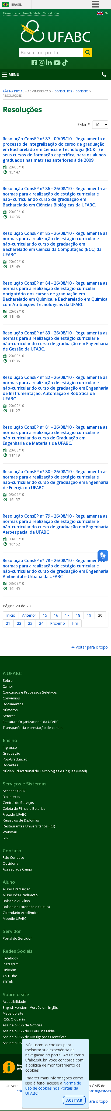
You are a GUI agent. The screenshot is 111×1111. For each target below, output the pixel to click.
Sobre (8, 680)
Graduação (11, 753)
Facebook (10, 958)
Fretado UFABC (14, 814)
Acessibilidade (31, 13)
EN (106, 13)
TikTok (8, 982)
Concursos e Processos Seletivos (30, 692)
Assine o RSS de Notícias (23, 1025)
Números (10, 710)
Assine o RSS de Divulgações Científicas (35, 1037)
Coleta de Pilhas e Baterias (24, 808)
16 (56, 615)
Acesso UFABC (14, 791)
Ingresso (10, 747)
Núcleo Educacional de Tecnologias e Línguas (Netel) (45, 771)
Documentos (13, 704)
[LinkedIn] (49, 63)
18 (78, 615)
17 (67, 615)
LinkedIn (9, 970)
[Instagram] (41, 63)
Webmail (10, 832)
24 (41, 623)
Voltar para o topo (91, 647)
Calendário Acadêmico (21, 912)
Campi (8, 686)
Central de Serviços (18, 802)
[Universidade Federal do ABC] (55, 31)
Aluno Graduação (16, 889)
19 (89, 615)
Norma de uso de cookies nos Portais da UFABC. (53, 1088)
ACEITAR (74, 1100)
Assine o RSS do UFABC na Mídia (29, 1031)
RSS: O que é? (14, 1019)
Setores (9, 716)
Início (10, 615)
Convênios (11, 698)
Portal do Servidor (17, 938)
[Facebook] (34, 63)
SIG (5, 838)
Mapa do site (51, 13)
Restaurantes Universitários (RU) (29, 826)
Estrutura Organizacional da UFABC (30, 722)
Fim (75, 623)
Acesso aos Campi (17, 869)
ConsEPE (81, 91)
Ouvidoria (10, 863)
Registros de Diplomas (21, 820)
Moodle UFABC (14, 918)
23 (30, 623)
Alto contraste (11, 13)
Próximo (57, 623)
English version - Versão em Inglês (30, 1007)
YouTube (10, 976)
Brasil (16, 4)
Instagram (11, 964)
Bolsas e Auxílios (16, 901)
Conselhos (63, 91)
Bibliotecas (11, 796)
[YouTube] (57, 63)
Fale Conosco (13, 857)
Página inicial (13, 91)
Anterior (29, 615)
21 (8, 623)
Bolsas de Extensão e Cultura (26, 907)
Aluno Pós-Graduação (20, 895)
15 (45, 615)
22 (19, 623)
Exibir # (84, 124)
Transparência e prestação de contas (33, 727)
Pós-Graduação (15, 759)
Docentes (10, 765)
